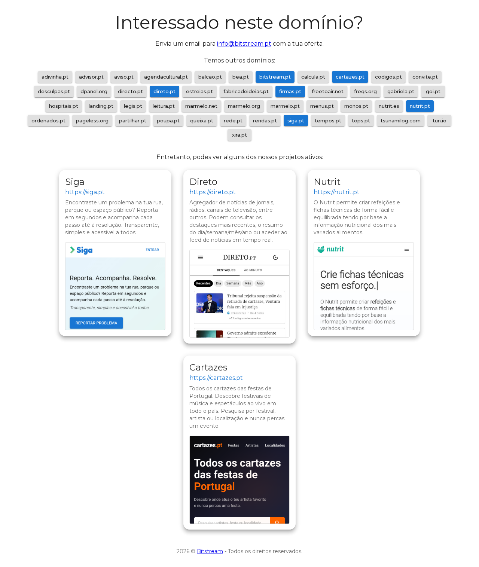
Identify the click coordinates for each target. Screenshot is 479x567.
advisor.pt (91, 77)
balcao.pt (210, 77)
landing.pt (101, 106)
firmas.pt (290, 91)
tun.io (439, 121)
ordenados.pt (48, 121)
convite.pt (425, 77)
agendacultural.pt (166, 77)
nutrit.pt (420, 106)
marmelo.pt (285, 106)
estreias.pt (199, 91)
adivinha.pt (55, 77)
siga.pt (295, 121)
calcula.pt (313, 77)
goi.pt (433, 91)
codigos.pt (388, 77)
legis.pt (133, 106)
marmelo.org (244, 106)
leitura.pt (164, 106)
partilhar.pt (132, 121)
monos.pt (356, 106)
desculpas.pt (54, 91)
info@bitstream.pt (244, 43)
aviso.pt (124, 77)
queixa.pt (201, 121)
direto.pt (164, 91)
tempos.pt (328, 121)
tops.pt (361, 121)
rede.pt (233, 121)
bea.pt (240, 77)
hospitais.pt (63, 106)
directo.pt (130, 91)
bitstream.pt (275, 77)
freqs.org (365, 91)
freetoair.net (328, 91)
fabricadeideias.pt (246, 91)
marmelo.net (201, 106)
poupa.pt (168, 121)
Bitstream (210, 551)
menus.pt (322, 106)
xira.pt (239, 135)
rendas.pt (265, 121)
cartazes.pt (350, 77)
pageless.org (92, 121)
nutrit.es (389, 106)
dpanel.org (93, 91)
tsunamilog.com (401, 121)
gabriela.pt (400, 91)
